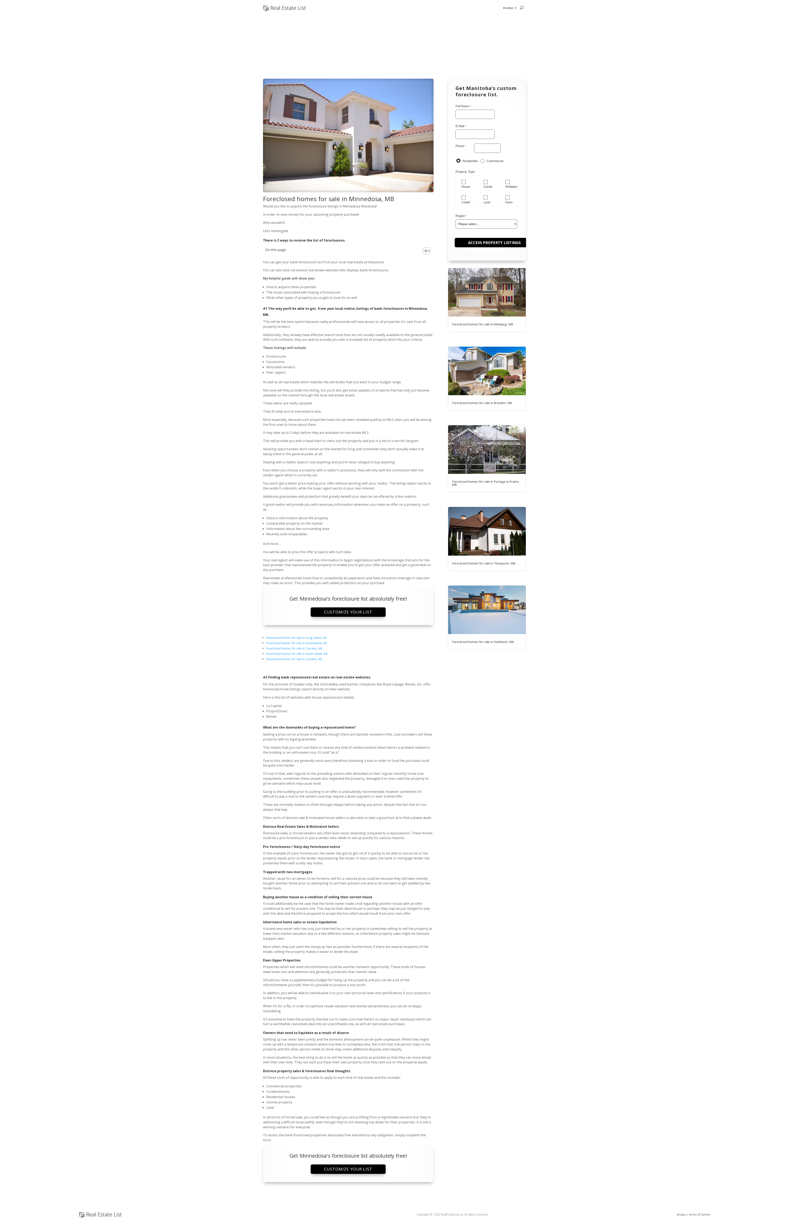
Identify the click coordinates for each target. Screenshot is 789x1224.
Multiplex (511, 187)
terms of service (699, 1214)
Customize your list (348, 612)
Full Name (462, 106)
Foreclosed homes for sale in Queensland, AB (296, 643)
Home (508, 8)
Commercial (495, 161)
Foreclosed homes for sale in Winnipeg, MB (482, 324)
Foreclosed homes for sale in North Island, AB (297, 654)
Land (486, 202)
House (465, 187)
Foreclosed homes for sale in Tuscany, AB (294, 648)
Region (460, 216)
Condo (487, 187)
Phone (460, 146)
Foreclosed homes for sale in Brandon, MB (482, 403)
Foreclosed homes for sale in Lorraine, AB (294, 659)
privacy (681, 1214)
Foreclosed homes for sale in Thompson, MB (483, 563)
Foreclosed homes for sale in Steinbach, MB (483, 642)
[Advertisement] (394, 46)
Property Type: (465, 171)
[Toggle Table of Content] (424, 250)
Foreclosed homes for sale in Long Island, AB (296, 638)
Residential (470, 161)
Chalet (465, 202)
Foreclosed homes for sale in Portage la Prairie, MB (485, 483)
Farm (509, 202)
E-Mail (460, 126)
